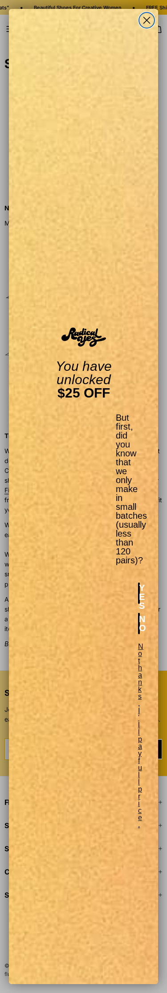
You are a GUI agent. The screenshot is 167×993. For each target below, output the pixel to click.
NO (139, 623)
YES (139, 593)
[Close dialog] (147, 20)
